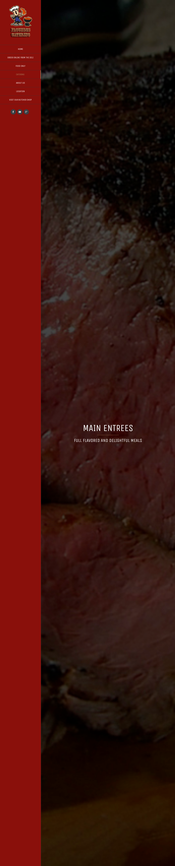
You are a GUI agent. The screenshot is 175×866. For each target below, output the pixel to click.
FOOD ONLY (20, 66)
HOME (20, 49)
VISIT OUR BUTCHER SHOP (20, 99)
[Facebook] (13, 112)
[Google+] (26, 112)
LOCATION (20, 91)
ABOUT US (20, 82)
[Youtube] (19, 112)
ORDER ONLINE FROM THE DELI (20, 57)
